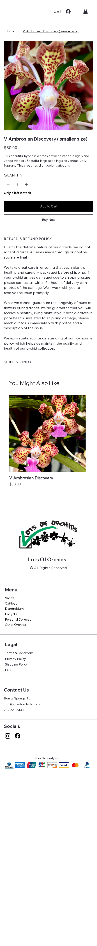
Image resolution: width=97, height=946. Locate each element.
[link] (85, 11)
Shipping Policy (16, 664)
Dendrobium (14, 609)
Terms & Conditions (19, 653)
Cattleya (11, 603)
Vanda (9, 598)
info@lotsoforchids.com (22, 704)
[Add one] (26, 184)
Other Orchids (15, 625)
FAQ (8, 670)
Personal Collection (19, 619)
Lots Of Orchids (47, 559)
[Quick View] (47, 433)
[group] (47, 449)
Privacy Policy (15, 659)
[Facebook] (17, 735)
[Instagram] (7, 735)
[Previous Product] (2, 433)
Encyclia (11, 614)
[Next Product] (92, 433)
